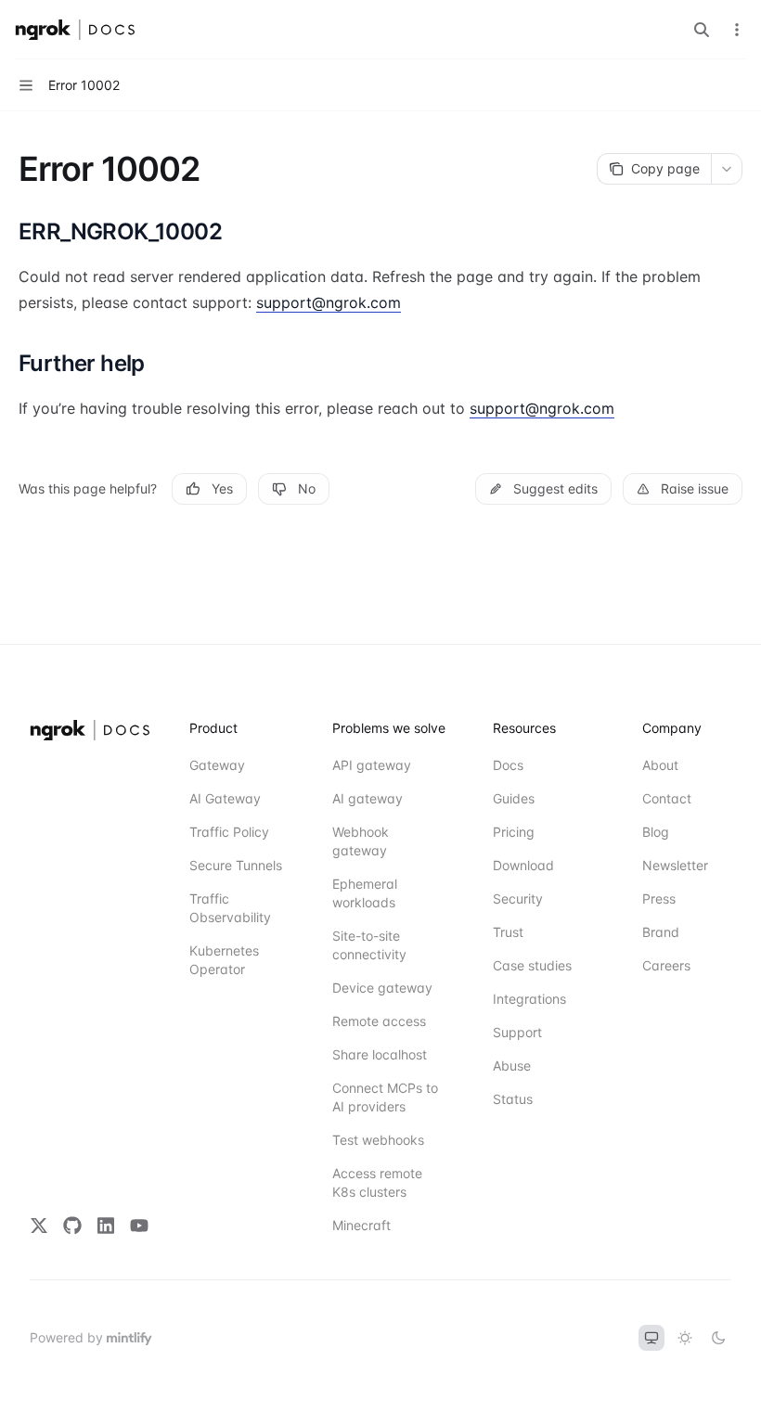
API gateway (371, 765)
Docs (508, 765)
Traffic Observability (230, 908)
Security (518, 898)
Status (513, 1099)
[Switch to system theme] (651, 1338)
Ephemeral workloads (364, 893)
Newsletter (675, 865)
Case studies (532, 965)
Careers (666, 965)
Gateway (217, 765)
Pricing (514, 832)
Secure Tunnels (235, 865)
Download (523, 865)
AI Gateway (225, 798)
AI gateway (367, 798)
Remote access (379, 1021)
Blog (655, 832)
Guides (514, 798)
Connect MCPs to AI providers (385, 1097)
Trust (508, 932)
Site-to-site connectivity (369, 945)
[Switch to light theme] (685, 1338)
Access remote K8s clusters (377, 1182)
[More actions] (737, 30)
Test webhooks (378, 1140)
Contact (666, 798)
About (660, 765)
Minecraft (361, 1225)
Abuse (512, 1065)
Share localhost (379, 1054)
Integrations (529, 999)
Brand (660, 932)
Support (517, 1032)
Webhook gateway (360, 841)
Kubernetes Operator (224, 960)
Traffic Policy (229, 832)
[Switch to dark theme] (718, 1338)
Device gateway (382, 987)
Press (659, 898)
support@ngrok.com (328, 302)
